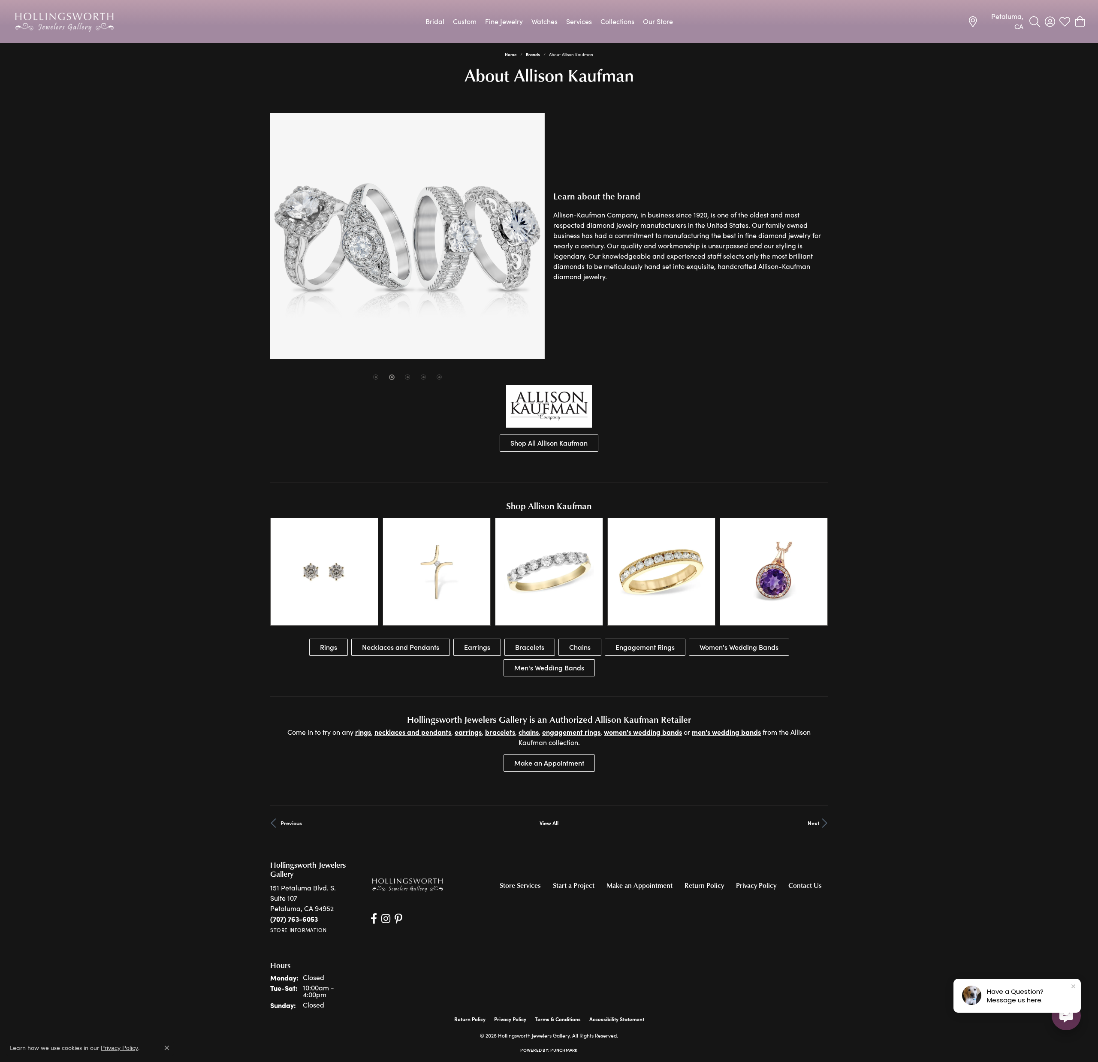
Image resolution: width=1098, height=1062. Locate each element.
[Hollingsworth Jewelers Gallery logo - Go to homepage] (64, 21)
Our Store (658, 21)
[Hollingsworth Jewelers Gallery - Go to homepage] (407, 884)
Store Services (520, 885)
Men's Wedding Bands (549, 667)
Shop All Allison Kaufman (549, 442)
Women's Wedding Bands (739, 647)
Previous (291, 823)
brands (533, 54)
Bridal (434, 21)
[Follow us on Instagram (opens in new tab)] (385, 919)
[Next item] (818, 571)
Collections (617, 21)
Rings (328, 647)
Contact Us (805, 885)
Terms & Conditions (558, 1019)
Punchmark (563, 1050)
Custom (465, 21)
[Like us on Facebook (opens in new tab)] (374, 919)
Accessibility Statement (616, 1019)
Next (813, 823)
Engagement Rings (645, 647)
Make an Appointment (549, 762)
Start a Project (573, 885)
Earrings (477, 647)
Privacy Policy (756, 885)
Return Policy (704, 885)
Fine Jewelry (504, 21)
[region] (407, 236)
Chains (580, 647)
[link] (995, 21)
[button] (1034, 21)
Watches (544, 21)
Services (579, 21)
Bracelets (529, 647)
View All (549, 823)
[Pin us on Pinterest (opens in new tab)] (398, 919)
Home (511, 54)
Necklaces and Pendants (400, 647)
